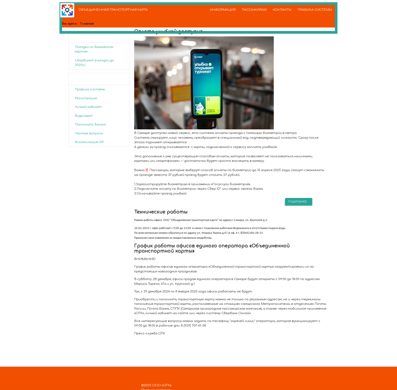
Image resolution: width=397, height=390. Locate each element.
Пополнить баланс (90, 124)
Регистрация (86, 98)
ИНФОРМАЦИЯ (223, 10)
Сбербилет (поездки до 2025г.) (94, 63)
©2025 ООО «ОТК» (156, 385)
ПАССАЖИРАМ (254, 10)
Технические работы (161, 212)
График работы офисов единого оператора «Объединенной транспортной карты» (212, 248)
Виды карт (84, 116)
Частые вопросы (89, 133)
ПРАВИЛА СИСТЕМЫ (315, 10)
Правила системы (90, 89)
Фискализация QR (89, 142)
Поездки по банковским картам (94, 49)
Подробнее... (298, 201)
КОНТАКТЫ (282, 10)
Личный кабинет (88, 107)
